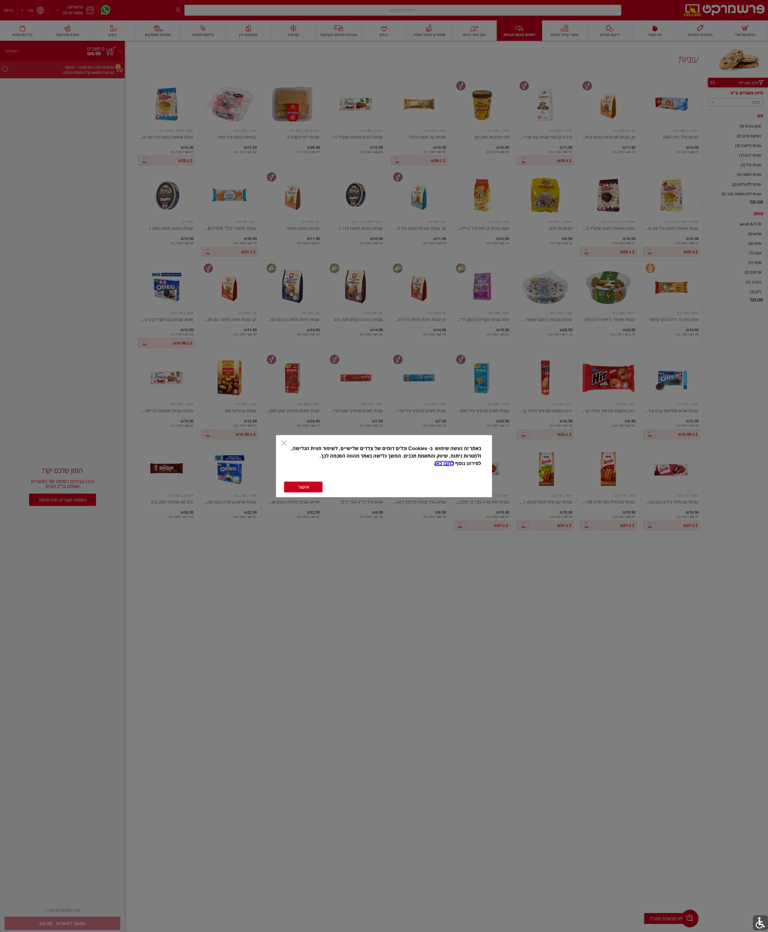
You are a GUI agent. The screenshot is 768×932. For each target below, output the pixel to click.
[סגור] (284, 444)
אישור (303, 487)
